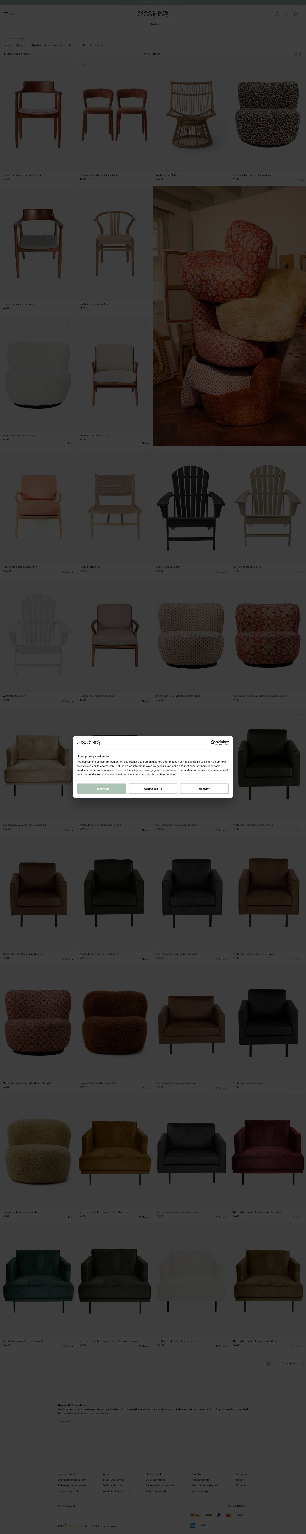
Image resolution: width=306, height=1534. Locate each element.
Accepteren (102, 788)
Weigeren (204, 788)
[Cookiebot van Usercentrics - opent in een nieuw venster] (213, 743)
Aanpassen (151, 788)
